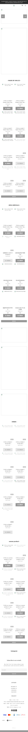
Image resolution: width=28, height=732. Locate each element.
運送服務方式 (14, 686)
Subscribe (14, 673)
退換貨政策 (14, 690)
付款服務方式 (14, 688)
